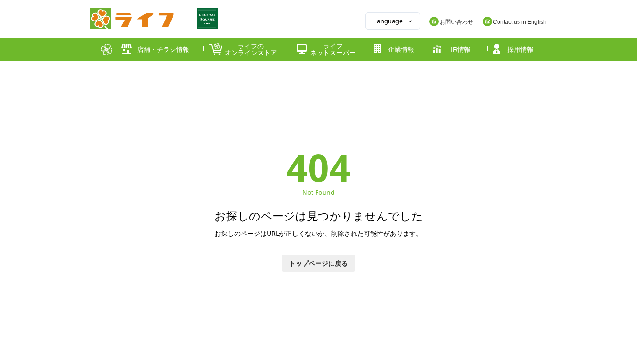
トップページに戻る (318, 263)
